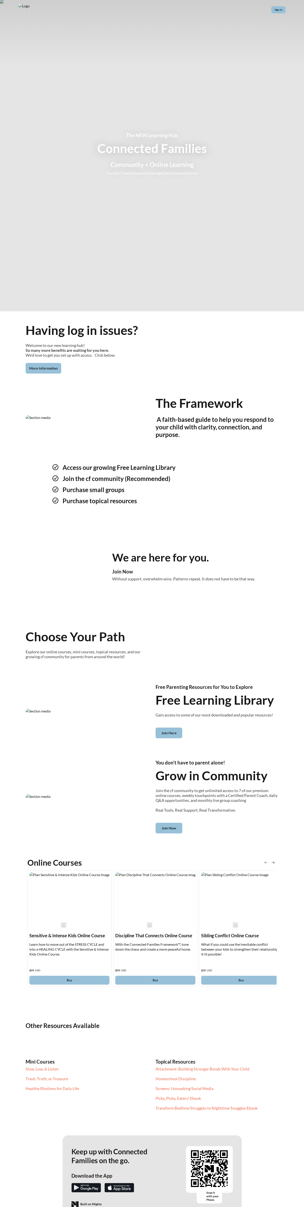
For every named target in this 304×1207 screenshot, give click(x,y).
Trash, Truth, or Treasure (47, 1078)
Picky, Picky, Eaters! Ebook (178, 1098)
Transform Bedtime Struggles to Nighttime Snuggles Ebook (206, 1108)
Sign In (278, 9)
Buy (69, 980)
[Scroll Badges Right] (273, 862)
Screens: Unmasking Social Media (184, 1088)
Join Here (169, 733)
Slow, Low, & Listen (42, 1068)
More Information (43, 368)
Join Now (169, 828)
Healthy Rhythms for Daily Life (52, 1088)
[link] (69, 928)
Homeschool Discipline (176, 1078)
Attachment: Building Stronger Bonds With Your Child (202, 1068)
